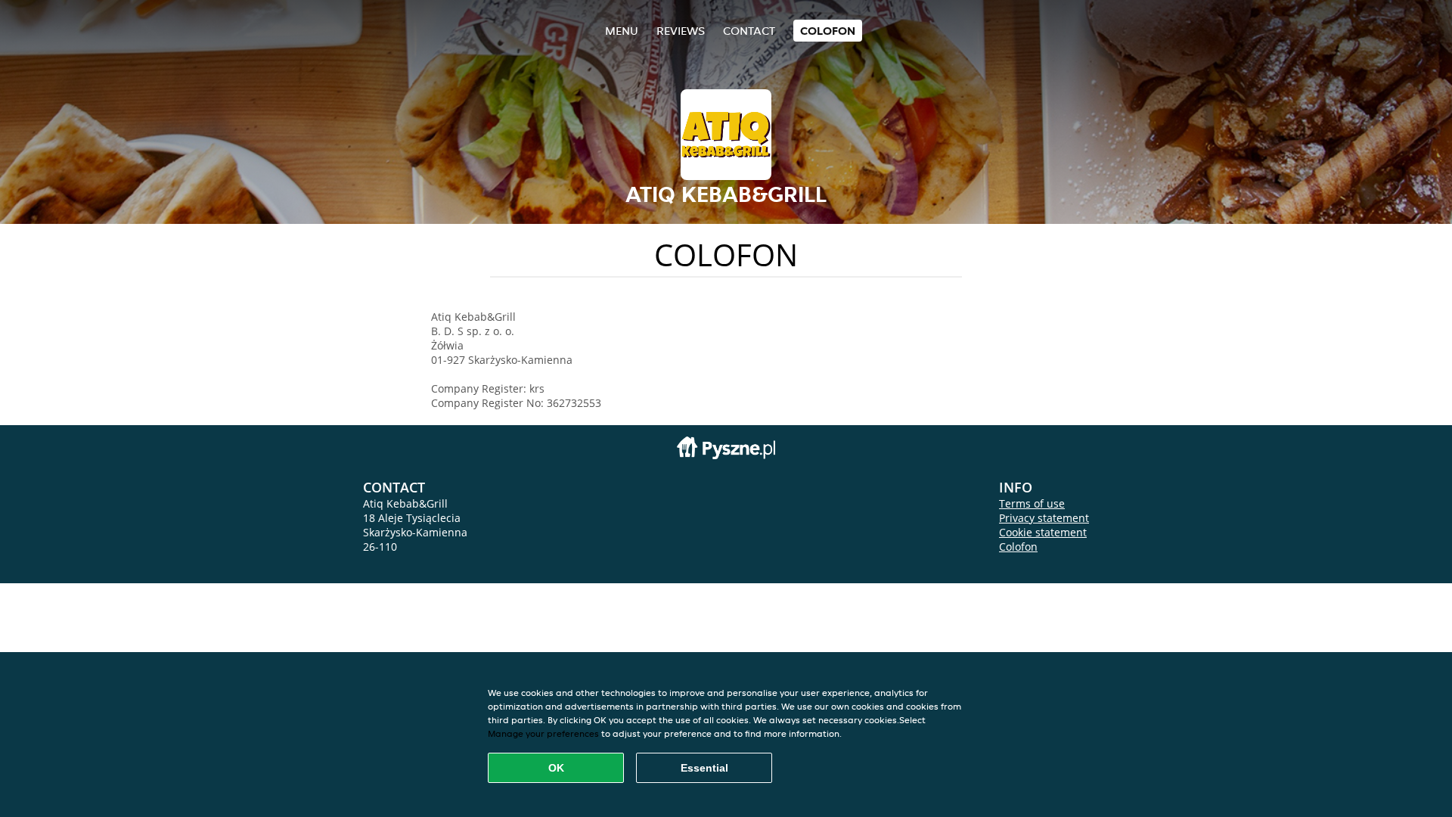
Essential (704, 768)
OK (556, 768)
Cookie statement (1043, 532)
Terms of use (1032, 503)
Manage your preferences (543, 733)
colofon (827, 31)
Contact (749, 31)
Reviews (680, 31)
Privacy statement (1044, 518)
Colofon (1018, 546)
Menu (621, 31)
